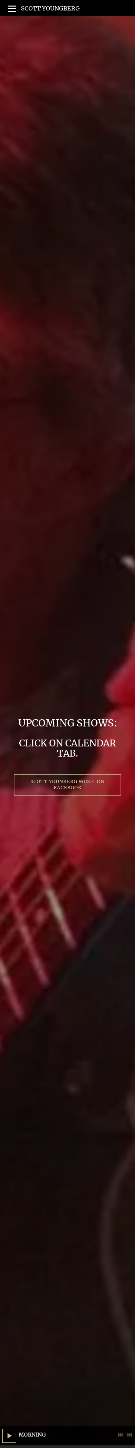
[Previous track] (121, 1435)
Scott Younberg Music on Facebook (68, 785)
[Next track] (129, 1435)
